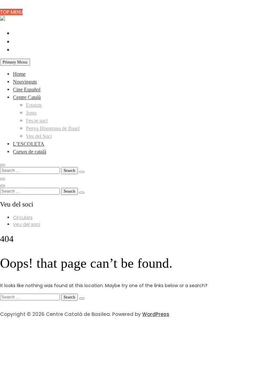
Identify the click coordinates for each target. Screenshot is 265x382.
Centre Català (27, 97)
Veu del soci (26, 224)
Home (19, 74)
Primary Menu (15, 62)
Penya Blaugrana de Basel (53, 128)
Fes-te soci (37, 120)
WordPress (155, 314)
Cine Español (26, 89)
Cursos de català (29, 151)
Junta (31, 113)
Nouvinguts (25, 81)
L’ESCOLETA (28, 144)
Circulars (23, 217)
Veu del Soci (39, 136)
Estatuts (34, 105)
